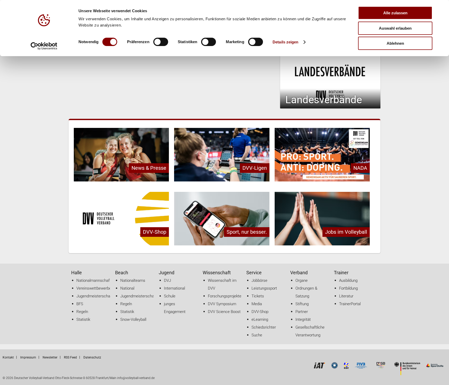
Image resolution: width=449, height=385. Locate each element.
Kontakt (8, 357)
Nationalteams (132, 280)
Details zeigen (285, 42)
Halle (76, 272)
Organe (301, 280)
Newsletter (50, 357)
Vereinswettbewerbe (93, 288)
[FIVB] (361, 367)
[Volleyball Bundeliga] (334, 367)
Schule (169, 296)
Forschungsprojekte (224, 296)
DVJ (167, 280)
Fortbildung (348, 288)
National (127, 288)
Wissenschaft (217, 272)
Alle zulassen (395, 13)
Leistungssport (264, 288)
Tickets (258, 296)
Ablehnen (395, 43)
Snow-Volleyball (133, 319)
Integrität (303, 319)
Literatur (346, 296)
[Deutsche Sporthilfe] (434, 367)
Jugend (166, 272)
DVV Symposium (222, 304)
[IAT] (319, 367)
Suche (257, 335)
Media (257, 304)
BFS (79, 304)
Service (254, 272)
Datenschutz (92, 357)
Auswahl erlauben (395, 28)
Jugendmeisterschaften (96, 296)
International (174, 288)
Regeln (82, 311)
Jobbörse (259, 280)
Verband (299, 272)
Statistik (83, 319)
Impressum (28, 357)
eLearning (260, 319)
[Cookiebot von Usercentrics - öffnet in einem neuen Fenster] (44, 46)
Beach (121, 272)
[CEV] (346, 367)
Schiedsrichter (264, 327)
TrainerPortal (350, 304)
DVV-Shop (260, 311)
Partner (301, 311)
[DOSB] (380, 367)
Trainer (341, 272)
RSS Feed (70, 357)
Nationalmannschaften (95, 280)
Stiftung (302, 304)
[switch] (160, 42)
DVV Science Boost (224, 311)
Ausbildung (348, 280)
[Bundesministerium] (407, 373)
